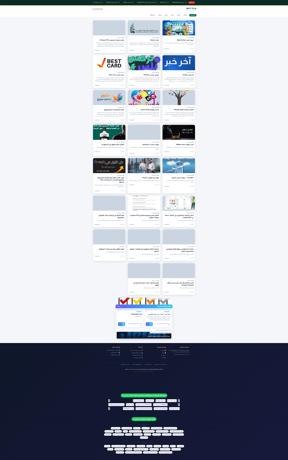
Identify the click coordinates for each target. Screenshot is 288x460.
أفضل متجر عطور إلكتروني (135, 431)
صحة (172, 15)
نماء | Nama (144, 2)
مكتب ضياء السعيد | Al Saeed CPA (126, 2)
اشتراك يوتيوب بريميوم (118, 434)
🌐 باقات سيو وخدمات (138, 357)
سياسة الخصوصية (150, 371)
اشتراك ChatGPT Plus (178, 434)
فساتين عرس (147, 434)
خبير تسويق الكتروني (165, 449)
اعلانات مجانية (157, 446)
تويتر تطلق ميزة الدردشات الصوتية (111, 249)
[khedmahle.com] (144, 301)
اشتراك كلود (128, 434)
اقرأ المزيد (167, 48)
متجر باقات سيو (120, 452)
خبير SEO (173, 446)
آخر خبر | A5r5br (107, 2)
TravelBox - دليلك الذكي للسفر (183, 178)
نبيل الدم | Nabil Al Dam (158, 2)
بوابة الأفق (107, 446)
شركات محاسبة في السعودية (170, 428)
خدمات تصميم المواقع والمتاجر (150, 452)
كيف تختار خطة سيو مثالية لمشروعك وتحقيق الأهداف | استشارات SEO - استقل (110, 180)
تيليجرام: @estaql (114, 355)
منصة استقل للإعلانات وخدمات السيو (133, 452)
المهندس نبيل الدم (176, 449)
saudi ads (149, 446)
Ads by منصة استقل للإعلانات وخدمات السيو (163, 330)
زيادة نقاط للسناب (115, 428)
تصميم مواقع (128, 449)
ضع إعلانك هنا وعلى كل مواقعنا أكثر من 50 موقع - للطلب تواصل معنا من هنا (144, 395)
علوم (166, 15)
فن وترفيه (152, 15)
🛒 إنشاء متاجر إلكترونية (138, 355)
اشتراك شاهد (137, 428)
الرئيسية (193, 15)
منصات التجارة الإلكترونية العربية (140, 449)
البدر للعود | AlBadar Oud (185, 145)
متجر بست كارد (146, 428)
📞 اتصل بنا (163, 355)
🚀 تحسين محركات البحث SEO (136, 350)
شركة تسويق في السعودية (162, 431)
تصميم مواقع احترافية (137, 364)
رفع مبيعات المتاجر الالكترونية (176, 431)
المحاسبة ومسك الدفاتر (156, 428)
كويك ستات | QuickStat (150, 145)
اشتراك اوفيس (144, 437)
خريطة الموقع (136, 371)
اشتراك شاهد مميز (167, 434)
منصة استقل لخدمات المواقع (161, 364)
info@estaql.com (114, 352)
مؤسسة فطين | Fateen (150, 178)
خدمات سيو (165, 446)
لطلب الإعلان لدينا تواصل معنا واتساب (144, 419)
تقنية (178, 15)
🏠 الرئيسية (163, 350)
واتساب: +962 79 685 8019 (112, 350)
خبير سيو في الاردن (119, 449)
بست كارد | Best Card (116, 75)
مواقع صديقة (180, 446)
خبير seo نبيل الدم (154, 449)
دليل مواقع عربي (140, 446)
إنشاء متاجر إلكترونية (125, 364)
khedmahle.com (136, 314)
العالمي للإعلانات (131, 446)
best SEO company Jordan (165, 452)
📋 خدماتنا (164, 353)
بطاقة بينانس (108, 434)
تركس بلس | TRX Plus (151, 75)
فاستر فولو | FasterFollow (150, 110)
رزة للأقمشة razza (138, 434)
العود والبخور (118, 431)
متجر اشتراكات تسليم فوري (114, 110)
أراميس (125, 431)
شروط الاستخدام (143, 371)
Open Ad (149, 324)
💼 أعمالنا (164, 357)
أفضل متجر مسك (109, 431)
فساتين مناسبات (156, 434)
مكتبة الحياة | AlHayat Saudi (184, 110)
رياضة (159, 15)
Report (118, 306)
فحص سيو (110, 449)
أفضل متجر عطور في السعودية (113, 145)
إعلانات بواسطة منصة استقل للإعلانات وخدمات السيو (161, 298)
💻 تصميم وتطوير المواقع (137, 353)
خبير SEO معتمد (148, 364)
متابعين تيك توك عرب (126, 428)
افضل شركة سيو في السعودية (118, 446)
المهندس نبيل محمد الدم (149, 431)
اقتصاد (185, 15)
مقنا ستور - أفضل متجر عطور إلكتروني (159, 314)
